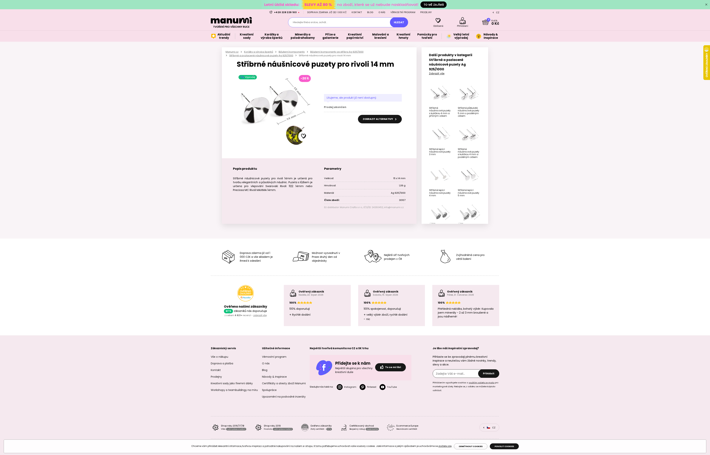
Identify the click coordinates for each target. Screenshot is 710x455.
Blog (370, 12)
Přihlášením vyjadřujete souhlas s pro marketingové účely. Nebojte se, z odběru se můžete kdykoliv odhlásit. (465, 386)
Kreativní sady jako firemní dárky (232, 383)
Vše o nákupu (219, 357)
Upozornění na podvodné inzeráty (284, 396)
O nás (382, 12)
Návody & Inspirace (274, 377)
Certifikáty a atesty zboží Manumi (284, 383)
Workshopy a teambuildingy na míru (234, 390)
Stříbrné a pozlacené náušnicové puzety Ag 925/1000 (261, 55)
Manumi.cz (232, 52)
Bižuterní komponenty (292, 52)
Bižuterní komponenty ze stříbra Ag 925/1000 (337, 52)
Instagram (350, 387)
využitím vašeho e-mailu (481, 382)
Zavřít (706, 4)
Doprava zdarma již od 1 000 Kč (327, 12)
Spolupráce (269, 390)
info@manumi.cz (394, 207)
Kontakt (357, 12)
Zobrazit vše (436, 73)
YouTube (392, 387)
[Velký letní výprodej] (355, 4)
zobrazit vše (260, 315)
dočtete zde (445, 446)
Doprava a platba (222, 363)
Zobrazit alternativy (378, 119)
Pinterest (371, 387)
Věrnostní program (402, 12)
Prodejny (426, 12)
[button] (303, 136)
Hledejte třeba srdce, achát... (310, 22)
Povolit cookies (504, 446)
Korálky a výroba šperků (258, 52)
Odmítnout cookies (471, 446)
